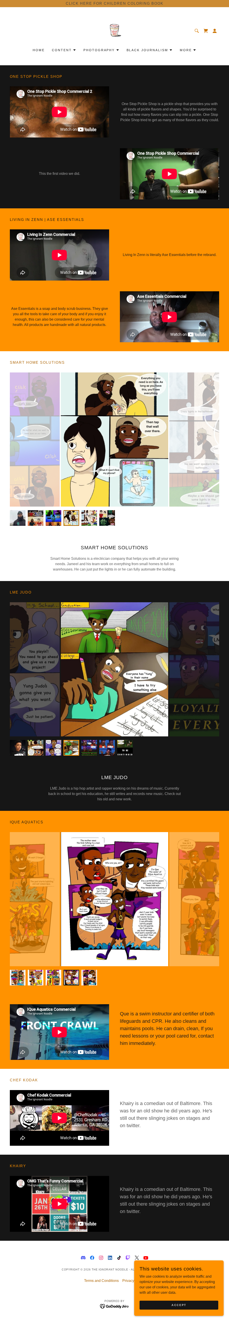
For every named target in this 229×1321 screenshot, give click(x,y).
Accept (179, 1304)
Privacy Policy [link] (133, 1281)
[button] (214, 30)
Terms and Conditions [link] (101, 1281)
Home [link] (39, 50)
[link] (115, 30)
